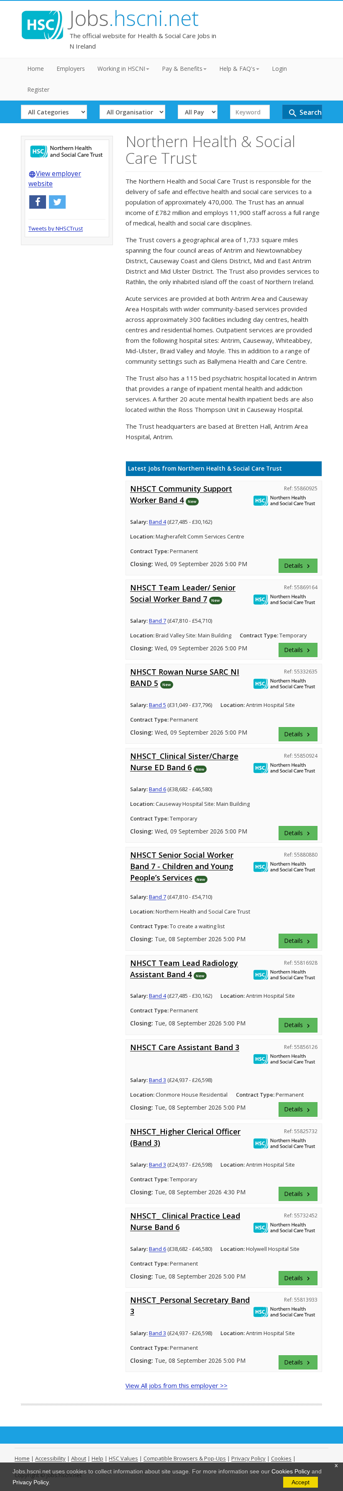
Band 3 (157, 1080)
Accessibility (50, 1458)
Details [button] (298, 566)
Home (35, 68)
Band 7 (157, 620)
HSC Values (123, 1458)
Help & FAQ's (237, 68)
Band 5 (157, 705)
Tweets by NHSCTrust (55, 228)
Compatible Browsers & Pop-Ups (184, 1458)
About (78, 1458)
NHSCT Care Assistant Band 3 (184, 1047)
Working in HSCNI (121, 68)
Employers (70, 68)
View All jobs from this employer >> (176, 1385)
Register (38, 89)
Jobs (134, 18)
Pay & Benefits (182, 68)
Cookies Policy (290, 1471)
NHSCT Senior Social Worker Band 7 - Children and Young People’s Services (181, 866)
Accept (301, 1482)
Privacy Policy (31, 1482)
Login (279, 68)
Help (97, 1458)
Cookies (281, 1458)
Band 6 (157, 789)
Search (305, 113)
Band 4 (157, 521)
